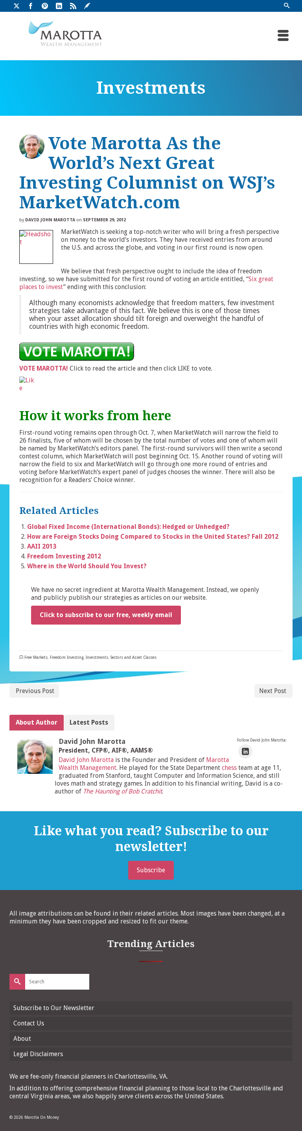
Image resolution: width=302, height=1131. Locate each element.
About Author (36, 722)
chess (229, 767)
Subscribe (151, 870)
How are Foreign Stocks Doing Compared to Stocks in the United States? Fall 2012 (152, 536)
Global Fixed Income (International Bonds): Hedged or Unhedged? (128, 526)
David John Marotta (50, 219)
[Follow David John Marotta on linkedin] (245, 751)
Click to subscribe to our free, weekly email (106, 615)
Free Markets (36, 657)
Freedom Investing (66, 657)
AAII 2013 (41, 546)
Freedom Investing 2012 (64, 556)
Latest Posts (89, 722)
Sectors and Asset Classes (133, 657)
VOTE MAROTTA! (43, 368)
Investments (97, 657)
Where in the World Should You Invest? (87, 566)
